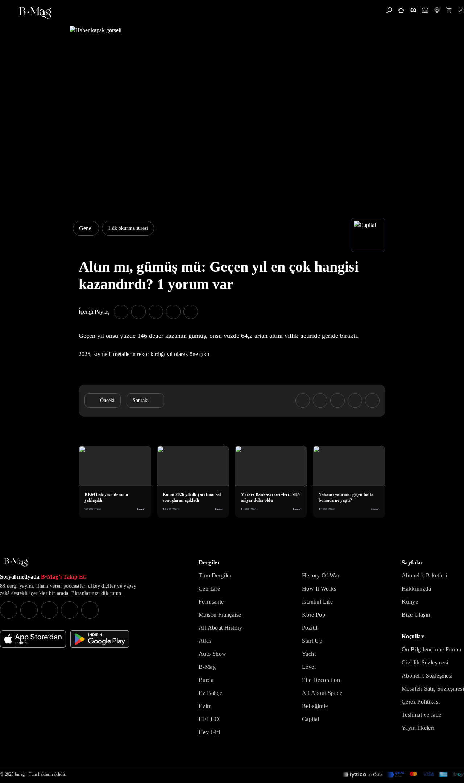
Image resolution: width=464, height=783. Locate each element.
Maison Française (220, 615)
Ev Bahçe (210, 693)
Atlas (205, 641)
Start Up (312, 641)
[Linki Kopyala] (372, 400)
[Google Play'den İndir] (99, 639)
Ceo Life (209, 588)
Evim (205, 706)
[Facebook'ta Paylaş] (121, 311)
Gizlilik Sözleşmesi (425, 662)
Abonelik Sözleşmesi (427, 675)
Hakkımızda (416, 588)
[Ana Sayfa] (16, 562)
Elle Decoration (321, 680)
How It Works (319, 588)
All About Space (322, 693)
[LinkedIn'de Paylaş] (173, 311)
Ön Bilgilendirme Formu (431, 649)
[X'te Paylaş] (138, 311)
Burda (206, 680)
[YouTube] (29, 610)
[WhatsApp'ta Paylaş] (156, 311)
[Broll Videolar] (437, 10)
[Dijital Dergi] (425, 10)
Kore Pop (313, 615)
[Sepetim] (449, 10)
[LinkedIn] (69, 610)
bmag (20, 774)
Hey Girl (209, 732)
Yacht (309, 654)
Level (309, 667)
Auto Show (213, 654)
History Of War (321, 575)
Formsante (211, 601)
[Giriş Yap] (461, 10)
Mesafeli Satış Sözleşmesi (433, 688)
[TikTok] (90, 610)
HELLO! (210, 719)
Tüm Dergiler (215, 575)
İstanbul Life (317, 601)
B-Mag (207, 667)
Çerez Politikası (421, 702)
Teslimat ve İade (421, 715)
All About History (221, 628)
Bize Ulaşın (416, 615)
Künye (410, 601)
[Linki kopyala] (190, 311)
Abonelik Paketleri (424, 575)
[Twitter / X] (49, 610)
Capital (310, 719)
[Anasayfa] (401, 10)
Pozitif (310, 628)
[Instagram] (8, 610)
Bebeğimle (315, 706)
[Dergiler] (413, 10)
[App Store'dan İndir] (33, 639)
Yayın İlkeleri (418, 728)
